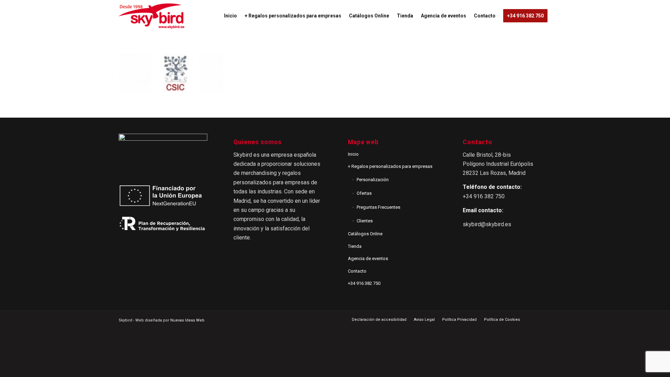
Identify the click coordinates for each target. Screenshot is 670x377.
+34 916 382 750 (364, 283)
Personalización (373, 179)
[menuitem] (230, 15)
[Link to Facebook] (535, 319)
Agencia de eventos (368, 258)
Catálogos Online (365, 233)
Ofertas (364, 193)
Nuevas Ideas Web (187, 320)
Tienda (355, 246)
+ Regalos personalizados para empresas (390, 166)
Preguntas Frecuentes (378, 207)
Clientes (365, 220)
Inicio (353, 154)
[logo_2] (151, 15)
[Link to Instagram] (546, 319)
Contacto (357, 271)
